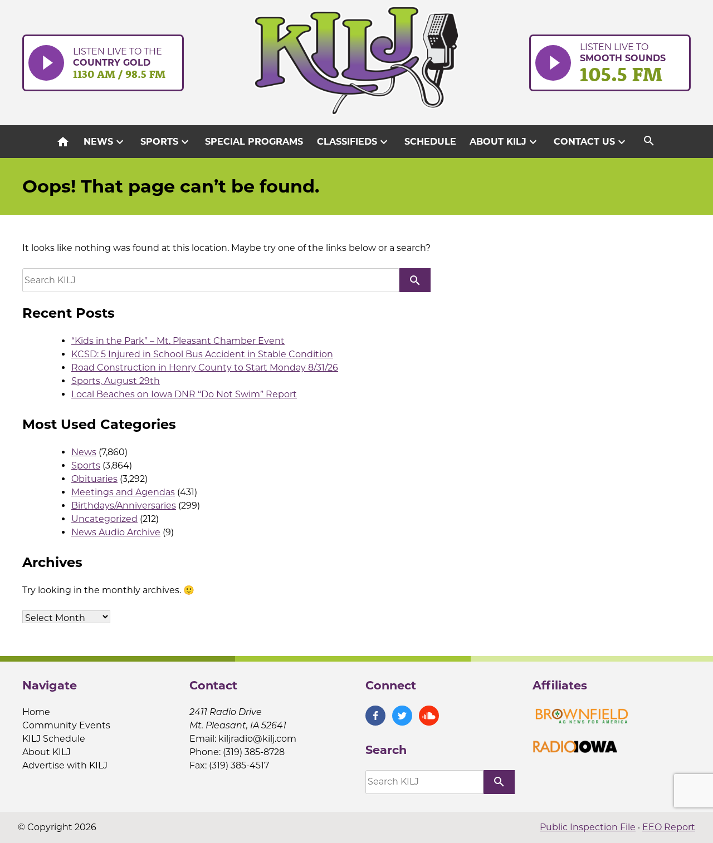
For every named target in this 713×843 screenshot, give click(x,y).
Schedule (430, 141)
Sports (166, 142)
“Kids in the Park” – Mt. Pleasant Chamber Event (178, 341)
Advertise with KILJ (65, 765)
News (105, 142)
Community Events (66, 725)
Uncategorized (104, 519)
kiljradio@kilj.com (257, 738)
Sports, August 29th (115, 381)
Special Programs (254, 141)
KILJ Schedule (53, 738)
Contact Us (591, 142)
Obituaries (94, 479)
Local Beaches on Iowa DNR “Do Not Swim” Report (184, 394)
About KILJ (505, 142)
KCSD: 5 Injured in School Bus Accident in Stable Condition (202, 354)
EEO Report (668, 827)
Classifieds (353, 142)
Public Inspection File (588, 827)
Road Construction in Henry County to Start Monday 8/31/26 (204, 367)
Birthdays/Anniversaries (123, 505)
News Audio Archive (115, 532)
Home (36, 712)
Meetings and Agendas (123, 492)
